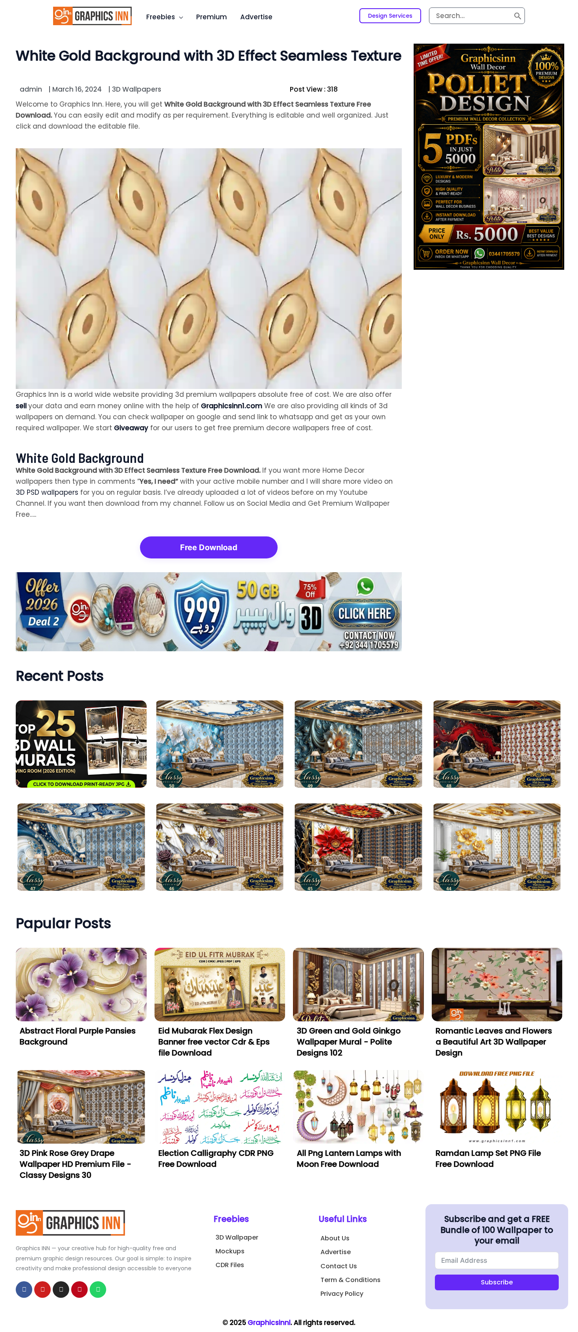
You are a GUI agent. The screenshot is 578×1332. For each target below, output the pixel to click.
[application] (179, 17)
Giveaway (131, 428)
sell (22, 406)
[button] (390, 15)
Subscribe (497, 1282)
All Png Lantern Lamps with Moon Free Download (349, 1159)
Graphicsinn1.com (231, 406)
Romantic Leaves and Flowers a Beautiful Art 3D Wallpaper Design (494, 1041)
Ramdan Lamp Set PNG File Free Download (488, 1159)
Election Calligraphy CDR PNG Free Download (216, 1159)
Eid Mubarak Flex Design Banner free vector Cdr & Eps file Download (214, 1041)
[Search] (518, 16)
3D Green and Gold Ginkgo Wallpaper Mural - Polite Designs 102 (349, 1041)
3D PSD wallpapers (47, 492)
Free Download (208, 547)
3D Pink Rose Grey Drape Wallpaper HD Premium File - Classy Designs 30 (75, 1164)
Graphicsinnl (269, 1322)
